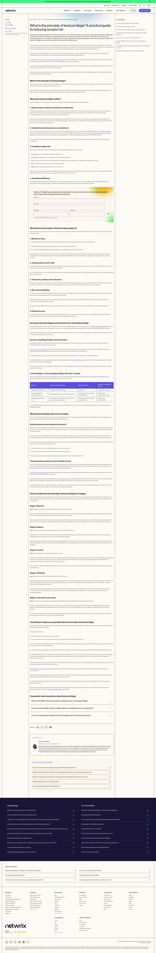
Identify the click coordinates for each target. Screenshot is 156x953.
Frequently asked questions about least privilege (130, 51)
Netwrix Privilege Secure (78, 360)
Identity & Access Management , (12, 33)
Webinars (57, 909)
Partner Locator (82, 901)
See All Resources (58, 913)
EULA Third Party (83, 922)
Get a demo (145, 10)
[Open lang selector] (149, 5)
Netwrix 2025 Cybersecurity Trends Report (51, 59)
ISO (55, 922)
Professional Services (108, 901)
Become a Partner (83, 897)
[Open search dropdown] (144, 5)
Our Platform (8, 895)
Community (132, 5)
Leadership (131, 897)
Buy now (106, 5)
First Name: (36, 210)
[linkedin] (37, 727)
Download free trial (108, 213)
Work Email (36, 197)
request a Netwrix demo (54, 689)
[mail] (50, 727)
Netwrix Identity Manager (35, 905)
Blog (40, 19)
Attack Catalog (58, 911)
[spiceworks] (28, 942)
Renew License (107, 899)
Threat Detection (15, 34)
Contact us (115, 5)
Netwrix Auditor (63, 479)
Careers (130, 901)
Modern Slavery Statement (85, 928)
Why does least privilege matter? (125, 26)
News (56, 903)
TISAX (56, 930)
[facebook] (46, 727)
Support (124, 5)
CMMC (56, 920)
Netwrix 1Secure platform (39, 669)
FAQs (105, 909)
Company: (36, 203)
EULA (80, 920)
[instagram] (23, 942)
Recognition (131, 905)
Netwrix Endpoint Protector (36, 903)
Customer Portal (107, 895)
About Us (131, 895)
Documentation (58, 899)
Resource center (33, 19)
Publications (57, 905)
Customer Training (108, 897)
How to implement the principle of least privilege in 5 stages (131, 42)
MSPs (80, 899)
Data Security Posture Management (13, 899)
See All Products (33, 909)
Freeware (57, 901)
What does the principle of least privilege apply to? (130, 29)
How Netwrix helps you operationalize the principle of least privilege (133, 46)
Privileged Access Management (12, 909)
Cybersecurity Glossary (60, 897)
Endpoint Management (10, 903)
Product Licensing (83, 930)
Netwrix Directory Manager (36, 901)
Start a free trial (106, 1)
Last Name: (72, 210)
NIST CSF (57, 926)
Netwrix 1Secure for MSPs (35, 895)
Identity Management (10, 905)
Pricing (133, 10)
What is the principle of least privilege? (127, 23)
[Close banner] (150, 1)
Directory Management (10, 901)
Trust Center (81, 926)
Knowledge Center (108, 905)
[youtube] (19, 942)
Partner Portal (82, 903)
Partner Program (82, 895)
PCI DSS (33, 157)
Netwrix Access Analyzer (35, 897)
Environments (8, 911)
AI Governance (8, 897)
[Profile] (140, 5)
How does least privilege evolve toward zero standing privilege (131, 33)
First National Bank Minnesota (38, 472)
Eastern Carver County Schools (39, 349)
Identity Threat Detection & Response (13, 907)
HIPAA (56, 924)
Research (57, 907)
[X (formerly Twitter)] (42, 727)
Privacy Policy (55, 217)
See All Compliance (59, 932)
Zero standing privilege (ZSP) (100, 326)
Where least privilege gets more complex (128, 38)
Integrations (7, 913)
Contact (130, 909)
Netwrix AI (131, 899)
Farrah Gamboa (11, 28)
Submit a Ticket (107, 907)
